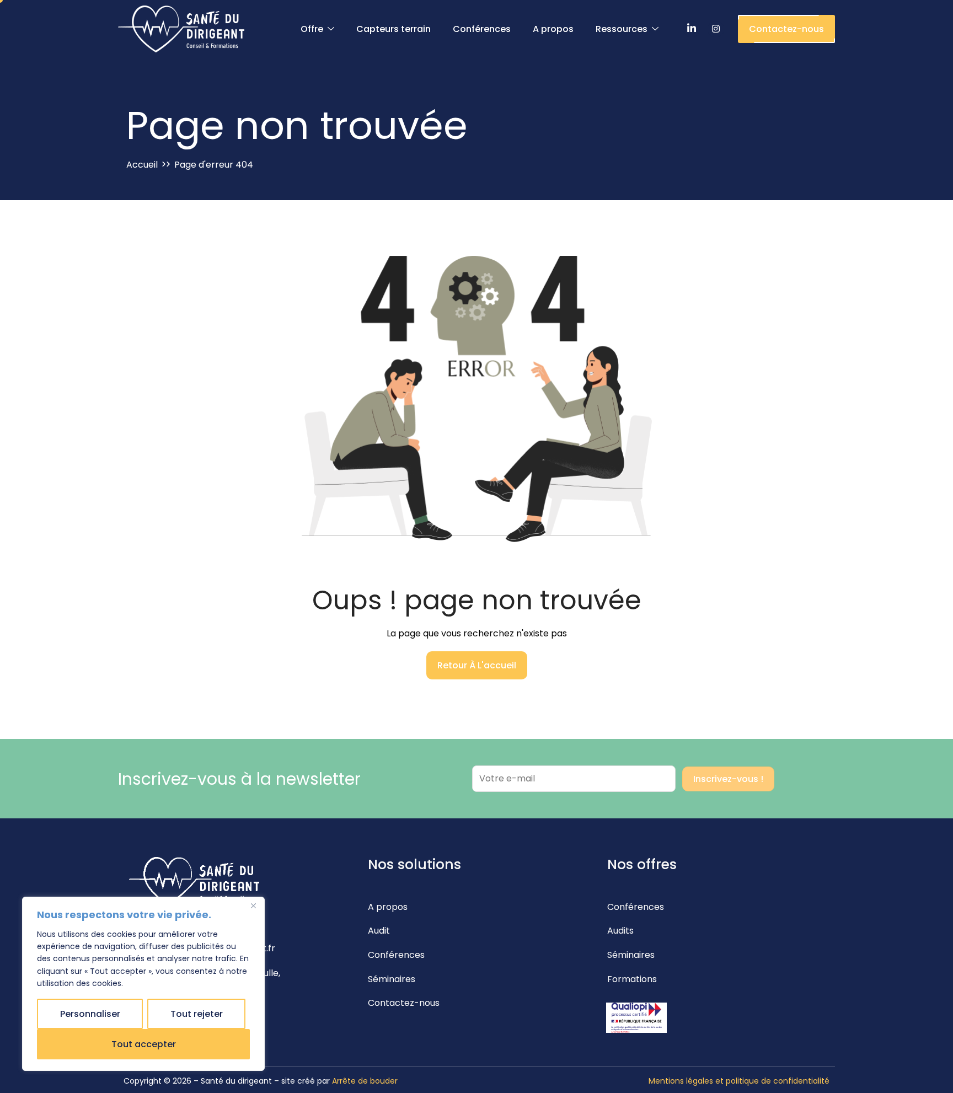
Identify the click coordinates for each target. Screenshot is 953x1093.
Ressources (621, 29)
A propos (553, 29)
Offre (312, 29)
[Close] (253, 906)
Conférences (482, 29)
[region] (143, 984)
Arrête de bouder (365, 1080)
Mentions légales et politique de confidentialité (739, 1080)
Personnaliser (90, 1014)
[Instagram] (716, 29)
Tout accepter (143, 1044)
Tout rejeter (196, 1014)
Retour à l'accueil (476, 665)
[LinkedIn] (691, 29)
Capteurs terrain (393, 29)
